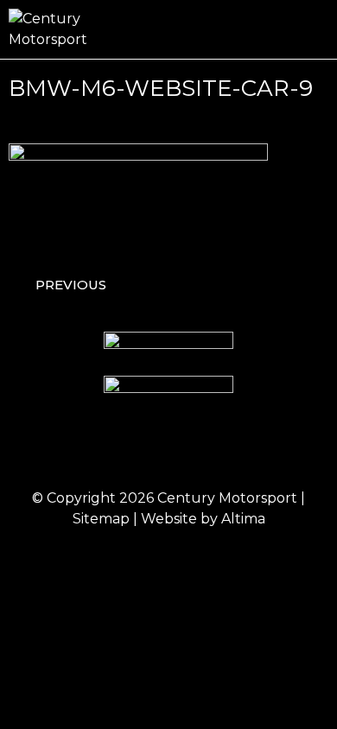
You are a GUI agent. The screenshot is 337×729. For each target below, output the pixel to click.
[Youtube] (240, 449)
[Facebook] (97, 449)
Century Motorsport (227, 498)
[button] (316, 30)
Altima (243, 518)
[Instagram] (145, 449)
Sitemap (101, 518)
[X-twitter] (192, 449)
